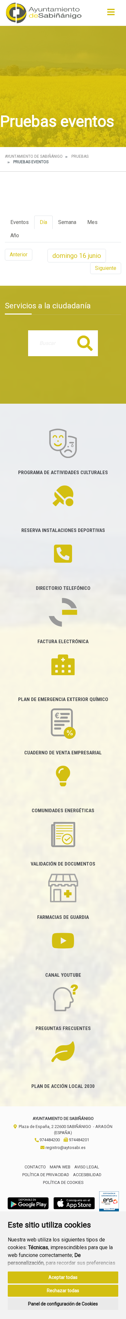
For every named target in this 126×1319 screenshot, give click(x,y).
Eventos (19, 222)
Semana (67, 222)
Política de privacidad (45, 1174)
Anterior (18, 254)
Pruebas (80, 156)
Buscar (85, 343)
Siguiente (105, 268)
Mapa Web (60, 1167)
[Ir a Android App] (28, 1203)
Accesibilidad (87, 1174)
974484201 (78, 1139)
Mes (92, 222)
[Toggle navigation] (111, 14)
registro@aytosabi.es (65, 1147)
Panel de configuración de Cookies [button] (63, 1303)
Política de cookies (63, 1182)
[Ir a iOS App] (74, 1203)
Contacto (35, 1167)
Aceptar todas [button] (63, 1277)
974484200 (49, 1139)
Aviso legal (86, 1167)
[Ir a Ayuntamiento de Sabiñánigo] (44, 13)
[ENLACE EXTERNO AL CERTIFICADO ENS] (109, 1203)
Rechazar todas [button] (63, 1290)
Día (43, 222)
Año (14, 235)
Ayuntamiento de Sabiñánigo (34, 156)
